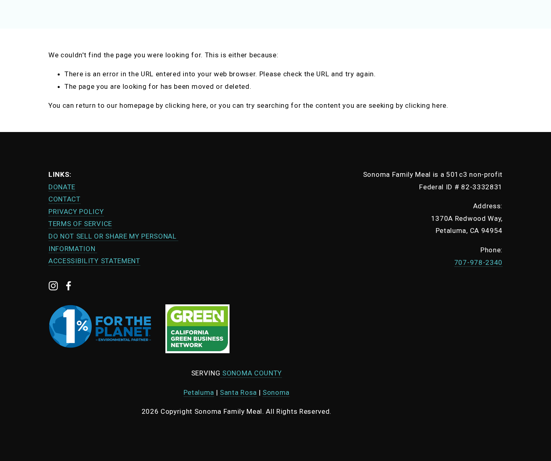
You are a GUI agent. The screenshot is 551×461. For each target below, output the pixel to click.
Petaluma (199, 392)
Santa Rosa (238, 392)
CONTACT (64, 199)
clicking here (186, 105)
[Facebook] (68, 286)
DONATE (61, 187)
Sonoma (276, 392)
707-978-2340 (478, 262)
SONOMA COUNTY (251, 373)
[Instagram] (53, 286)
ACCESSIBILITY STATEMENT (94, 261)
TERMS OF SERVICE (80, 224)
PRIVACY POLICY (76, 211)
